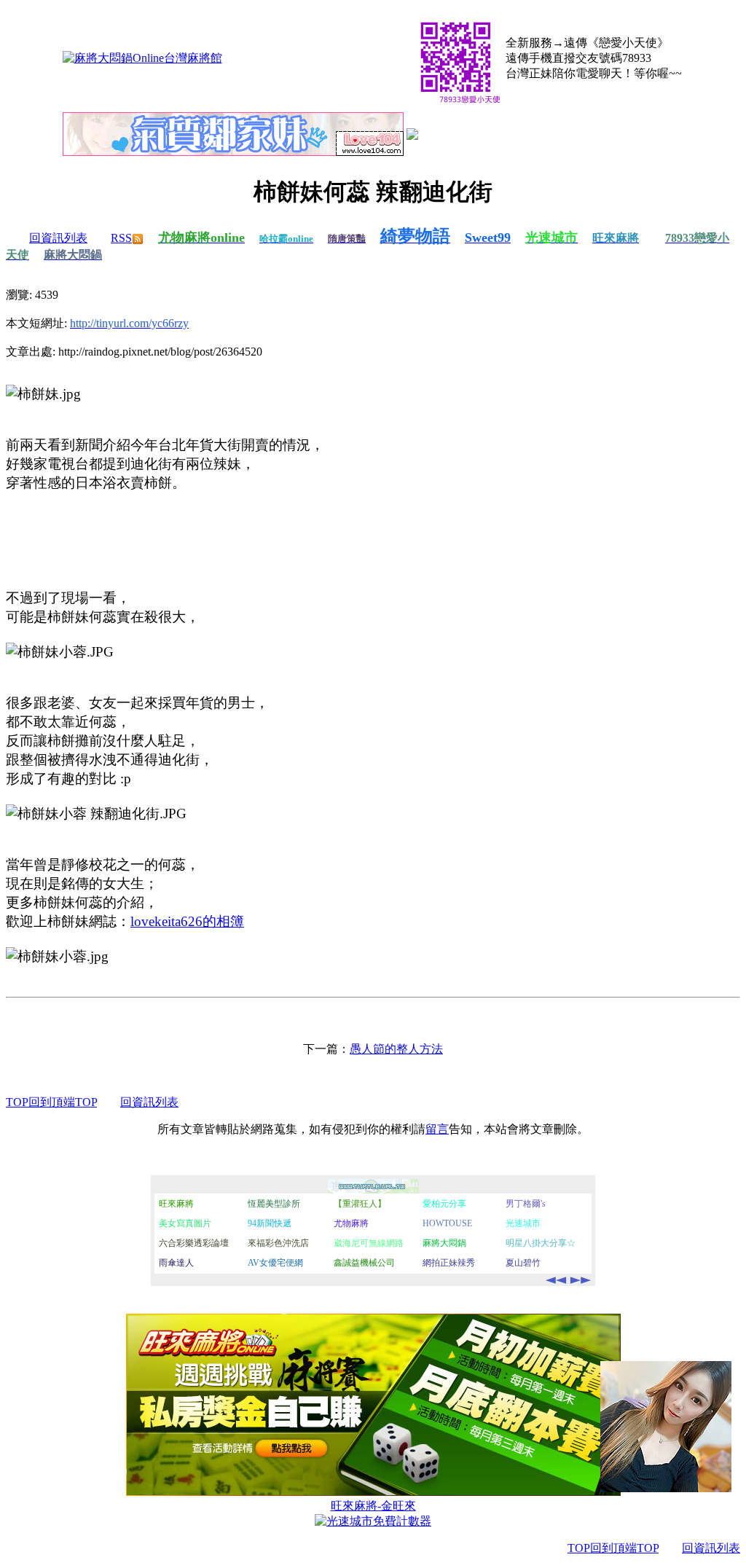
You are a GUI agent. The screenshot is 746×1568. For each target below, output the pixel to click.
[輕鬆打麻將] (412, 136)
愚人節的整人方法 (396, 1049)
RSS (121, 238)
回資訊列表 (58, 238)
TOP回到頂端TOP (51, 1102)
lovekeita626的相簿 (187, 921)
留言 (437, 1129)
